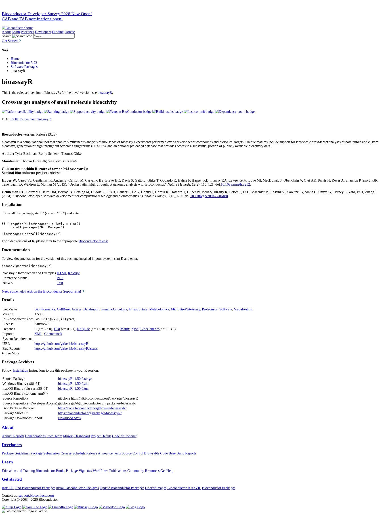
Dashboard (82, 436)
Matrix (125, 329)
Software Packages (24, 67)
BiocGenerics (149, 329)
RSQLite (83, 329)
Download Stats (69, 418)
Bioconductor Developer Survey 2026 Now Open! (47, 13)
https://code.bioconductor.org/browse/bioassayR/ (92, 408)
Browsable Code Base (160, 453)
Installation (20, 370)
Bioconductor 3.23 (24, 63)
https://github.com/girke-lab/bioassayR (61, 343)
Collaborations (35, 436)
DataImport (91, 309)
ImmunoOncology (114, 309)
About (6, 32)
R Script (74, 273)
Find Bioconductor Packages (35, 488)
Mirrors (68, 436)
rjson (135, 329)
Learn (16, 32)
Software (225, 309)
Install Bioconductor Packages (77, 488)
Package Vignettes (79, 471)
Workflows (100, 471)
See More (12, 353)
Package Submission (45, 453)
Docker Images (155, 488)
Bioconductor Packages (218, 488)
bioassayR (105, 92)
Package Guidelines (16, 453)
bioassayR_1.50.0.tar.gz (75, 379)
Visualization (243, 309)
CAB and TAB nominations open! (32, 18)
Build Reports (186, 453)
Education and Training (18, 471)
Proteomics (210, 309)
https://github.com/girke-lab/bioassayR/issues (66, 348)
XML (38, 334)
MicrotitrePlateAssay (185, 309)
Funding (58, 32)
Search (6, 36)
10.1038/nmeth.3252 (235, 184)
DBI (57, 329)
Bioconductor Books (50, 471)
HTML (62, 273)
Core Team (54, 436)
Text (60, 283)
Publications (117, 471)
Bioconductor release (93, 241)
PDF (60, 278)
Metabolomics (159, 309)
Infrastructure (138, 309)
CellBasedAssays (69, 309)
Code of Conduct (124, 436)
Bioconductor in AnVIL (184, 488)
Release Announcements (103, 453)
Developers (43, 32)
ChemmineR (53, 334)
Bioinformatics (44, 309)
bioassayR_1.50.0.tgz (73, 388)
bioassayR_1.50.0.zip (73, 383)
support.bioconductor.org (36, 495)
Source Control (132, 453)
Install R (8, 488)
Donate (70, 32)
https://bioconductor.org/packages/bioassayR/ (90, 413)
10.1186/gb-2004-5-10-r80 (209, 196)
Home (15, 59)
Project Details (101, 436)
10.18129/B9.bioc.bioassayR (30, 119)
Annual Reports (13, 436)
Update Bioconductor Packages (122, 488)
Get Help (166, 471)
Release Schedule (73, 453)
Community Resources (143, 471)
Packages (27, 32)
